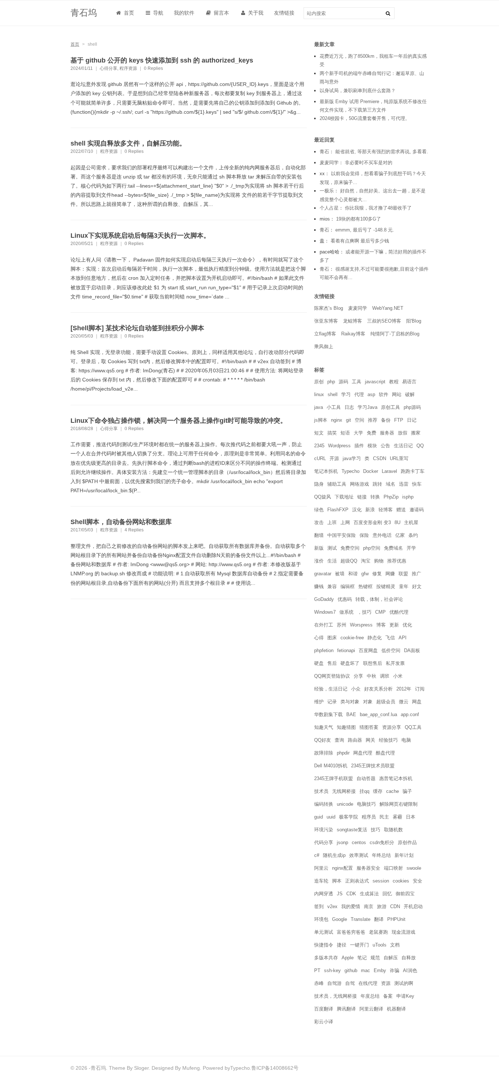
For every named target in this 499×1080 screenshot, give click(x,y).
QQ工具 (413, 727)
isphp (408, 497)
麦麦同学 (329, 162)
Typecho (350, 471)
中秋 (371, 676)
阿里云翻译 (371, 1009)
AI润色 (410, 970)
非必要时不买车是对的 (368, 162)
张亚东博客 (326, 321)
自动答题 (366, 778)
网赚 (390, 573)
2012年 (403, 689)
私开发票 (395, 663)
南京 (368, 906)
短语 (345, 433)
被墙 (339, 573)
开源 (334, 458)
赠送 (401, 509)
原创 (319, 381)
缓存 (377, 791)
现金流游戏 (403, 932)
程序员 (369, 817)
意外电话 (382, 535)
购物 (379, 561)
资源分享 (391, 727)
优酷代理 (398, 612)
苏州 (341, 625)
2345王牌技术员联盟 (373, 765)
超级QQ (348, 561)
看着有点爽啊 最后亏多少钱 (360, 241)
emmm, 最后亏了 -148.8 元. (364, 230)
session (381, 881)
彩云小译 (323, 1021)
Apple (348, 957)
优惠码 (345, 599)
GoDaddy (324, 599)
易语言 (409, 381)
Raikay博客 (353, 333)
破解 (410, 394)
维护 (319, 701)
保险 (364, 535)
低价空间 (390, 650)
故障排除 (323, 753)
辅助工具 (336, 484)
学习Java (367, 407)
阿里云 (321, 868)
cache (392, 791)
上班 (332, 522)
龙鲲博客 (352, 321)
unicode (345, 804)
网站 (396, 394)
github (350, 970)
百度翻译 (323, 1009)
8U (397, 522)
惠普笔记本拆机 (395, 778)
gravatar (322, 573)
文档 (395, 945)
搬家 (415, 433)
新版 (319, 548)
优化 (407, 625)
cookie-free (352, 637)
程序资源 (128, 68)
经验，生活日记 (330, 689)
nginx (336, 420)
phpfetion (324, 650)
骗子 (407, 791)
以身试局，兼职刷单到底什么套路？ (358, 90)
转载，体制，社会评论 (379, 599)
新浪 (370, 509)
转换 (375, 497)
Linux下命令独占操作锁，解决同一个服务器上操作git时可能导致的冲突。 (179, 420)
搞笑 (332, 433)
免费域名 (393, 548)
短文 (319, 433)
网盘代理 (362, 753)
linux (319, 394)
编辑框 (347, 586)
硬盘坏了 (349, 663)
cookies (401, 881)
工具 (356, 381)
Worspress (361, 625)
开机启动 (413, 906)
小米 (398, 676)
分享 (358, 676)
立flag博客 (325, 333)
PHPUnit (396, 919)
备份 (386, 420)
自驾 (350, 983)
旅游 (381, 906)
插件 (359, 445)
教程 (394, 381)
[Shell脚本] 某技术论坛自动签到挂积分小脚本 (137, 328)
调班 (384, 676)
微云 (403, 701)
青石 (324, 151)
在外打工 (323, 625)
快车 (417, 484)
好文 (417, 586)
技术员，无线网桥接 (335, 996)
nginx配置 (342, 868)
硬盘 (319, 663)
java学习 (352, 458)
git (348, 420)
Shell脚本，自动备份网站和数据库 (121, 522)
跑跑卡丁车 (412, 471)
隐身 (319, 484)
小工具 (334, 407)
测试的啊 (403, 983)
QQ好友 (322, 740)
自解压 (391, 957)
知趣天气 (323, 727)
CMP (380, 612)
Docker (370, 471)
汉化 (357, 509)
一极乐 (327, 190)
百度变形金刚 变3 (372, 522)
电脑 (406, 740)
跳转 (377, 484)
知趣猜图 (346, 727)
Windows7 (325, 612)
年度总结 (370, 996)
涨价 (319, 561)
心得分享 (108, 68)
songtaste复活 (352, 829)
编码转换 (323, 804)
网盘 (417, 701)
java (318, 407)
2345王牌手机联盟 (333, 778)
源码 (343, 381)
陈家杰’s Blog (328, 308)
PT (317, 970)
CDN (395, 906)
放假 (402, 433)
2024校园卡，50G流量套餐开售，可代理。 (365, 118)
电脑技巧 (366, 804)
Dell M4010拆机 (330, 765)
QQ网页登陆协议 (332, 676)
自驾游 (334, 983)
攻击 (319, 522)
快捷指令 (323, 945)
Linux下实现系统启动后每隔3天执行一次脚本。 (140, 235)
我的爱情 (350, 906)
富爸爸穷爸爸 (351, 932)
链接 (362, 497)
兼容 (332, 586)
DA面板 (412, 650)
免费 (371, 433)
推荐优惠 (396, 561)
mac (365, 970)
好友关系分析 (378, 689)
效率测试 (358, 855)
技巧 (375, 829)
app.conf (410, 714)
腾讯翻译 (346, 1009)
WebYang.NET (387, 308)
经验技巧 (388, 740)
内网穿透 (323, 893)
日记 (411, 420)
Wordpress (339, 445)
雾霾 (397, 817)
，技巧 (364, 612)
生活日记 (403, 445)
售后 (332, 663)
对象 (368, 701)
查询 (339, 740)
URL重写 (399, 458)
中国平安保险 (341, 535)
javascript (375, 381)
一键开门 (359, 945)
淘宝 (365, 561)
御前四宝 (405, 893)
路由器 (355, 740)
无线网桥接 (344, 791)
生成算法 (369, 893)
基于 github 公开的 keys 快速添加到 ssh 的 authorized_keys (162, 60)
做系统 (346, 612)
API (403, 637)
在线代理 (367, 983)
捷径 (341, 945)
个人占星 (329, 208)
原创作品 (407, 842)
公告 (385, 445)
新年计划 (404, 855)
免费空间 (349, 548)
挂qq (364, 791)
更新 (394, 625)
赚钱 (319, 586)
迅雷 (403, 484)
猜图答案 (368, 727)
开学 (411, 548)
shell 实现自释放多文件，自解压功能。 (128, 143)
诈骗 (394, 970)
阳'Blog (413, 321)
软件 (383, 394)
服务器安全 (368, 868)
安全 (417, 881)
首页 (128, 13)
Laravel (389, 471)
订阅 (419, 689)
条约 (413, 535)
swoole (414, 868)
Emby (380, 970)
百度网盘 (368, 650)
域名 (390, 484)
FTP (398, 420)
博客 (381, 625)
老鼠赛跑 (378, 932)
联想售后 (372, 663)
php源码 (412, 407)
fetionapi (346, 650)
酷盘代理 (385, 753)
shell (333, 394)
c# (316, 855)
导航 (157, 13)
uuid (331, 817)
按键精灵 (385, 586)
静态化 (374, 637)
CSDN (379, 458)
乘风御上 (323, 346)
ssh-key (332, 970)
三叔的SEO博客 (384, 321)
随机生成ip (334, 855)
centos (359, 842)
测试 (332, 548)
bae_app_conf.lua (378, 714)
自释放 (408, 957)
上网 (345, 522)
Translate (360, 919)
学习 (346, 394)
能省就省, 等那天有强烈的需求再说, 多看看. (381, 151)
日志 (349, 407)
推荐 (372, 420)
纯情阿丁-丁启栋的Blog (394, 333)
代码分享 (323, 842)
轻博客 (385, 509)
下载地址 (344, 497)
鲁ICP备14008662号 (274, 1068)
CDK (351, 893)
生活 (332, 561)
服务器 (387, 433)
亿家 (400, 535)
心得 (319, 637)
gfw (365, 573)
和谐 (353, 573)
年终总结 (381, 855)
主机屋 (411, 522)
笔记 (362, 957)
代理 (359, 394)
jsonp (342, 842)
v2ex (332, 906)
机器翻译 (396, 1009)
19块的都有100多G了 (358, 219)
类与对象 (349, 701)
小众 (356, 689)
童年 (403, 586)
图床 (332, 637)
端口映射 (393, 868)
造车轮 (321, 881)
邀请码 (417, 509)
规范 (375, 957)
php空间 (371, 548)
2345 (319, 445)
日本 (410, 817)
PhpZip (391, 497)
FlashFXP (337, 509)
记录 (332, 701)
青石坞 (84, 13)
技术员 (321, 791)
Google (339, 919)
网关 (370, 740)
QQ (420, 445)
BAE (351, 714)
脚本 (337, 881)
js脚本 (320, 420)
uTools (379, 945)
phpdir (343, 753)
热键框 (365, 586)
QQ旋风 (322, 497)
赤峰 (319, 983)
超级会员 (385, 701)
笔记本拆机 (326, 471)
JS (340, 893)
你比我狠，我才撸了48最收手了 (378, 208)
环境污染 (323, 829)
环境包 (321, 919)
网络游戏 (359, 484)
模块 (372, 445)
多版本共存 (326, 957)
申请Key (405, 996)
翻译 (379, 919)
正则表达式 (357, 881)
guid (318, 817)
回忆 (387, 893)
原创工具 (390, 407)
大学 (358, 433)
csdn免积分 (382, 842)
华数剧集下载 (328, 714)
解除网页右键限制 (399, 804)
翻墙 (319, 535)
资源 (386, 983)
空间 (359, 420)
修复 (377, 573)
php (331, 381)
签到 (319, 906)
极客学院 (348, 817)
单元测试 (323, 932)
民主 (384, 817)
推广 (416, 573)
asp (371, 394)
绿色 (319, 509)
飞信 (390, 637)
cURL (320, 458)
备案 (388, 996)
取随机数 (393, 829)
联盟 (403, 573)
